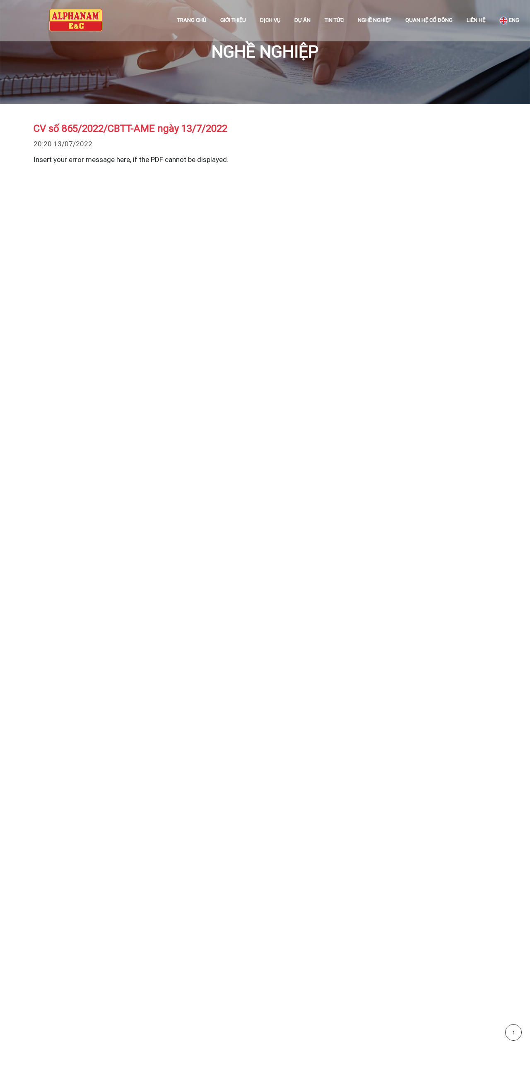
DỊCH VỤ (270, 20)
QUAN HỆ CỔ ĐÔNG (429, 20)
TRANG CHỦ (191, 20)
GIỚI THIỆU (233, 20)
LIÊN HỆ (476, 20)
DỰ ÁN (302, 20)
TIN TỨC (334, 20)
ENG (513, 20)
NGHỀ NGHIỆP (374, 20)
